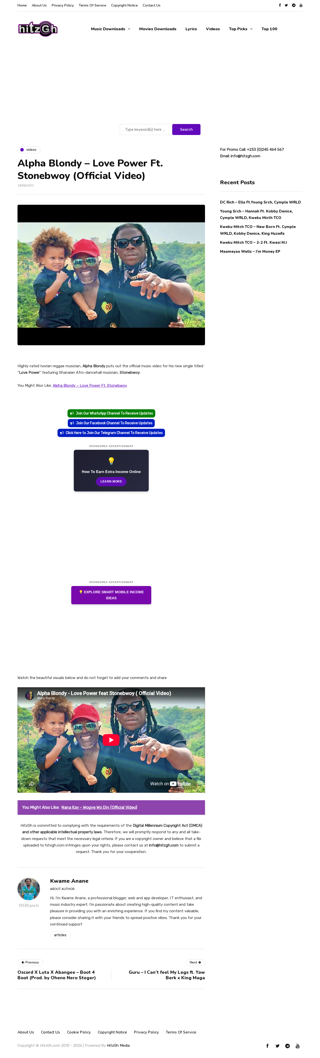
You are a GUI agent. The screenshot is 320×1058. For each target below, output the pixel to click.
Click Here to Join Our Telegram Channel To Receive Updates (114, 433)
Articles (60, 935)
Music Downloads (108, 29)
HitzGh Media (118, 1045)
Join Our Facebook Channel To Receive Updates (114, 423)
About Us (39, 5)
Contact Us (151, 5)
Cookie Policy (79, 1032)
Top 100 (269, 29)
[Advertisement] (160, 85)
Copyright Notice (124, 5)
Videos (213, 29)
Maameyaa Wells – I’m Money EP (250, 251)
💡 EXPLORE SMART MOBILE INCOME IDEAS (111, 595)
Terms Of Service (92, 5)
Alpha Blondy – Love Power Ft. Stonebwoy (90, 385)
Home (22, 5)
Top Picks (238, 29)
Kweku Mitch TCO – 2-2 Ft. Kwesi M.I (253, 242)
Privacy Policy (63, 5)
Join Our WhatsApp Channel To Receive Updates (114, 413)
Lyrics (191, 29)
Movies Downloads (157, 29)
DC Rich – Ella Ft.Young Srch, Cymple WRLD (260, 202)
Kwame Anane (69, 881)
